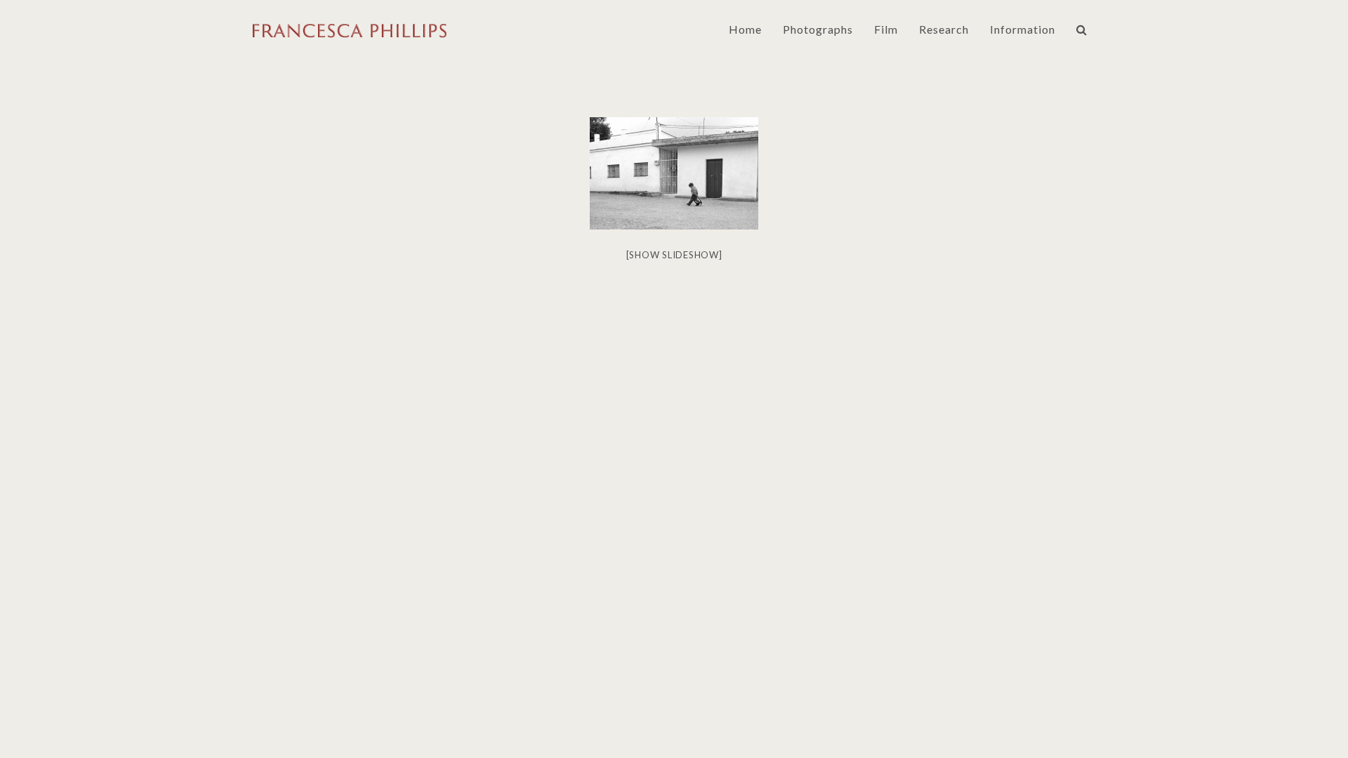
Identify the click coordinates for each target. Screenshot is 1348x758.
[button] (1082, 29)
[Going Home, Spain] (674, 173)
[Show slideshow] (674, 254)
